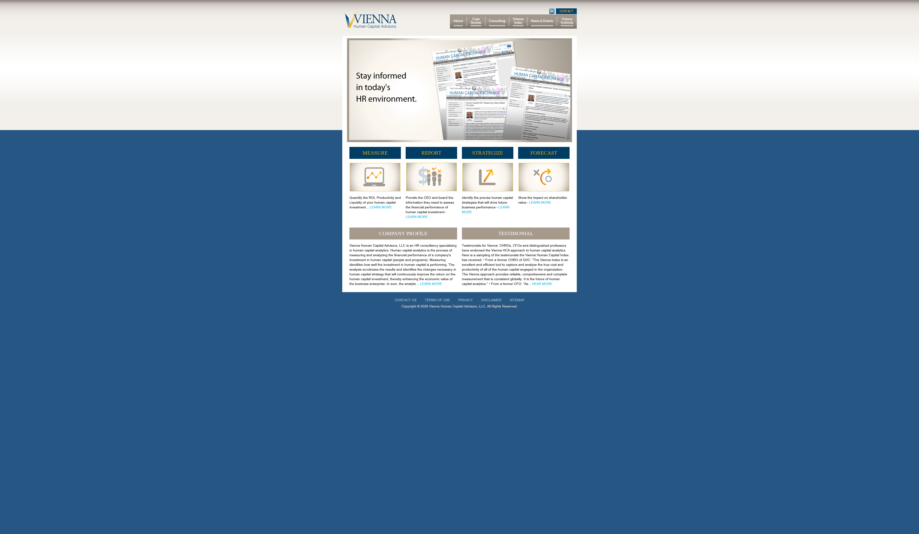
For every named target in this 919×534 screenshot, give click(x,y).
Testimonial (515, 233)
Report (431, 152)
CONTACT (566, 11)
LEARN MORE (381, 207)
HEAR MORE (542, 284)
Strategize (487, 152)
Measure (375, 152)
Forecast (543, 152)
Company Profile (403, 233)
